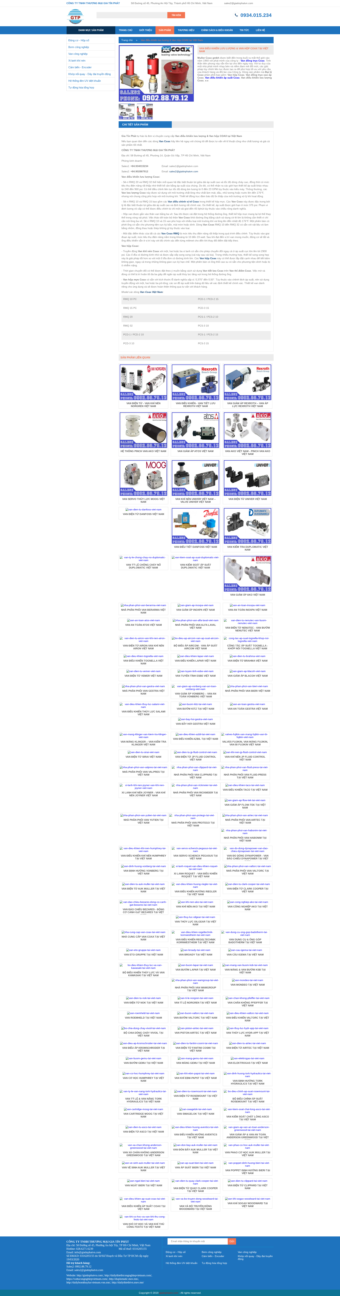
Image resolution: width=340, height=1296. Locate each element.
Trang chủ (125, 30)
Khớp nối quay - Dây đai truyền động (89, 74)
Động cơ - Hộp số (78, 40)
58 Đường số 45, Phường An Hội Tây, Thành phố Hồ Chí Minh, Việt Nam (171, 3)
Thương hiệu (186, 30)
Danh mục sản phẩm (91, 30)
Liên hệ (260, 30)
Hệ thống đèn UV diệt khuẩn (84, 80)
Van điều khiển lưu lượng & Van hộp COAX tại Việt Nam (172, 40)
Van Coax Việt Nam (151, 292)
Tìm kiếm (176, 15)
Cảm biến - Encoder (80, 67)
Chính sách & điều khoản (217, 30)
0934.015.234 (256, 15)
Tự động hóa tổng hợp (81, 87)
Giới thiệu (145, 30)
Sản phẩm (165, 30)
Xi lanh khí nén (76, 60)
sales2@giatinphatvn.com (238, 3)
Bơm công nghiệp (78, 47)
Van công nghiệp (77, 53)
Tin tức (244, 30)
